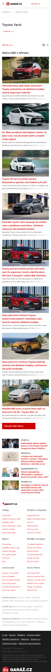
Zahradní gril (7, 613)
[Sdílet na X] (47, 45)
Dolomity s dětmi (9, 590)
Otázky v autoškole (34, 587)
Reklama (25, 639)
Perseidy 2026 (7, 601)
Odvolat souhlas (9, 643)
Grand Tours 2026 (34, 533)
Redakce (21, 635)
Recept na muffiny (34, 548)
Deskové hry (31, 622)
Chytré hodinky (8, 625)
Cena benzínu (19, 601)
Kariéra (12, 635)
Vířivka (15, 613)
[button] (25, 70)
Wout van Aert (32, 529)
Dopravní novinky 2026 (36, 580)
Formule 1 (6, 558)
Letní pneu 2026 (33, 573)
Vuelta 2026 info (33, 515)
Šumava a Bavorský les (11, 580)
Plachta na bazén (25, 607)
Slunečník (6, 610)
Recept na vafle (33, 558)
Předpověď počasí (32, 598)
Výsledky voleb (8, 522)
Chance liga (6, 544)
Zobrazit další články (13, 426)
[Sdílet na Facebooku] (43, 45)
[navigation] (3, 4)
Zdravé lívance (32, 551)
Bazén (15, 607)
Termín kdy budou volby (11, 526)
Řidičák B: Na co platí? (35, 583)
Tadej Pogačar (32, 526)
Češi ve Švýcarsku (9, 583)
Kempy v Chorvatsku (10, 573)
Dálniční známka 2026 (35, 576)
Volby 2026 (6, 515)
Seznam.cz (35, 4)
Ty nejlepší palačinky (35, 544)
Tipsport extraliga (9, 551)
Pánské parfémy (21, 625)
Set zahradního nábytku (29, 610)
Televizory (41, 622)
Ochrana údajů (33, 635)
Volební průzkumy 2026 (11, 519)
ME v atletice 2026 (9, 555)
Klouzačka (15, 610)
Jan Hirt (30, 522)
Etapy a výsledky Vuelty (36, 519)
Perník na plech (33, 561)
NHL (4, 561)
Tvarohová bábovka (34, 555)
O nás (4, 635)
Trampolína (37, 607)
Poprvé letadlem (8, 576)
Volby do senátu (8, 529)
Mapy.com (20, 598)
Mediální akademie (10, 639)
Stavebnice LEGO (40, 619)
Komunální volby (9, 533)
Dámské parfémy (9, 622)
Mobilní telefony (26, 619)
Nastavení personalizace (30, 643)
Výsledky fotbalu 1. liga (10, 548)
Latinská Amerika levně (11, 587)
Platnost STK (32, 590)
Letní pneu (21, 622)
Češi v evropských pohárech (37, 601)
